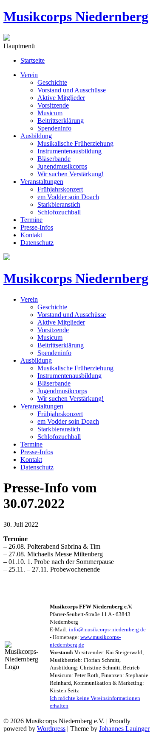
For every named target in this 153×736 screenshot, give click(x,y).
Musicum (49, 113)
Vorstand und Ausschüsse (71, 90)
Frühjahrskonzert (60, 189)
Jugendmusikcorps (62, 166)
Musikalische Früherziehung (75, 143)
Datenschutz (37, 242)
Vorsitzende (53, 105)
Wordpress (51, 728)
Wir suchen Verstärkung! (70, 174)
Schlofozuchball (59, 212)
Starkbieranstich (58, 204)
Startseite (32, 60)
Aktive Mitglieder (61, 97)
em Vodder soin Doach (68, 196)
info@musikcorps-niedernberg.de (107, 629)
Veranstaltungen (41, 181)
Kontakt (31, 235)
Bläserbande (54, 158)
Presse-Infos (36, 227)
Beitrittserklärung (60, 120)
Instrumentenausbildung (69, 151)
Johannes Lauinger (124, 728)
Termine (31, 219)
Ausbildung (36, 135)
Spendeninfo (54, 128)
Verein (29, 74)
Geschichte (52, 82)
